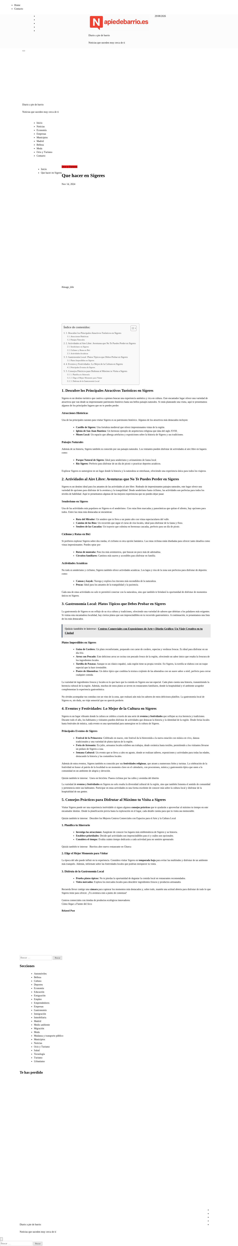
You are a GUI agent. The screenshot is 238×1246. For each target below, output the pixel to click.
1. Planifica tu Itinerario (80, 374)
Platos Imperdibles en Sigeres (82, 360)
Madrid (40, 141)
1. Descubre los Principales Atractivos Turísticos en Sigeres (93, 333)
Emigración (39, 995)
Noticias (41, 126)
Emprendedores (41, 1003)
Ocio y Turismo (44, 152)
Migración (39, 1028)
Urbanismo (39, 1061)
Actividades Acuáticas (79, 353)
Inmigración (40, 1014)
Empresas (41, 134)
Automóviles (40, 973)
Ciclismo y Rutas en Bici (80, 350)
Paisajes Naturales (78, 340)
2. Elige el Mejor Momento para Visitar (86, 378)
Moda (39, 148)
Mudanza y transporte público (48, 1035)
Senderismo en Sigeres (80, 347)
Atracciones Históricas (79, 336)
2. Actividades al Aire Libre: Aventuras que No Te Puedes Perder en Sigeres (101, 343)
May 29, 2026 (66, 953)
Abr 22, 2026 (100, 949)
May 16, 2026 (83, 949)
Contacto (18, 8)
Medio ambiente (42, 1025)
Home (17, 5)
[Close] (1, 1239)
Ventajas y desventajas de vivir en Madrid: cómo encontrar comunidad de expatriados (27, 1195)
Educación (39, 992)
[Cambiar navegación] (23, 50)
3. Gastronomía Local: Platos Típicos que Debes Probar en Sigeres (97, 357)
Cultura (37, 981)
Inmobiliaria (40, 1017)
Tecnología (39, 1054)
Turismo (38, 1057)
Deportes (38, 984)
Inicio (39, 123)
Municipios (42, 137)
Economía (42, 130)
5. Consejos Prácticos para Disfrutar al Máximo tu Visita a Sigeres (96, 371)
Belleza (40, 145)
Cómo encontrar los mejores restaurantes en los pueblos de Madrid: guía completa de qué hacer (67, 935)
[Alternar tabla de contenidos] (132, 328)
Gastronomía (40, 1010)
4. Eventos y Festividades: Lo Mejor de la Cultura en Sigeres (94, 364)
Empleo (38, 999)
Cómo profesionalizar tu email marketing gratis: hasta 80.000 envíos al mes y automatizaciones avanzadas (29, 1159)
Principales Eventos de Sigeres (83, 367)
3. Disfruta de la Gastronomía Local (85, 381)
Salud (37, 1050)
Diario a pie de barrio (99, 35)
